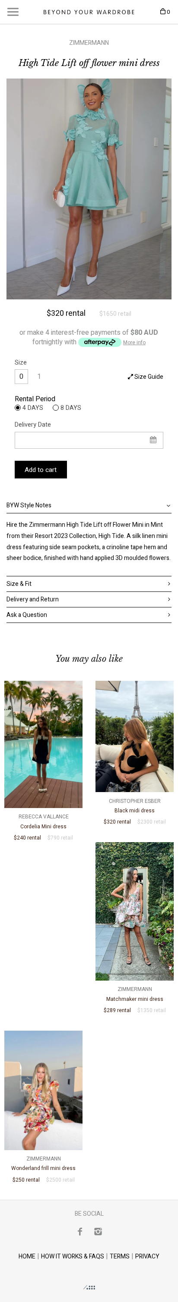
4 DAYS (32, 408)
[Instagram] (98, 1231)
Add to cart (41, 470)
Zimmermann (89, 42)
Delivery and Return (32, 599)
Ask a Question (26, 615)
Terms (120, 1256)
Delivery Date (33, 424)
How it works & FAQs (72, 1256)
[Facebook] (80, 1231)
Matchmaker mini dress (134, 994)
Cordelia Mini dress (44, 821)
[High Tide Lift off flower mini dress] (89, 189)
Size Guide (148, 376)
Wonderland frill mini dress (43, 1163)
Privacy (147, 1256)
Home (27, 1256)
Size (21, 362)
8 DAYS (70, 408)
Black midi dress (135, 806)
